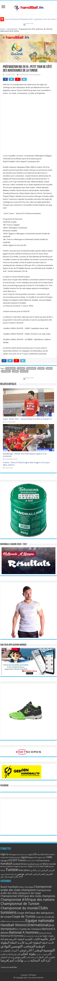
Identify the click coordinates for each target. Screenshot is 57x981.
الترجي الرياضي (47, 870)
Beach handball (9, 886)
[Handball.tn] (28, 7)
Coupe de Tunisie (7, 857)
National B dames (45, 933)
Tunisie (12, 869)
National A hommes (23, 932)
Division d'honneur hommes (15, 921)
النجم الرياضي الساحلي (35, 874)
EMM (49, 857)
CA (34, 854)
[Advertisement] (28, 125)
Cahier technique (26, 887)
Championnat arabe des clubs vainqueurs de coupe (26, 891)
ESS (10, 860)
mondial (52, 864)
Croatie (21, 368)
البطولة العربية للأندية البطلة (25, 942)
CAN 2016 (44, 854)
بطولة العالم (28, 954)
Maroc (46, 864)
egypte (41, 368)
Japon (49, 368)
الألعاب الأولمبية (32, 939)
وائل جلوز (4, 877)
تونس (20, 874)
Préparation (23, 866)
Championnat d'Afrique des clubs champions (28, 896)
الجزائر (38, 870)
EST (15, 860)
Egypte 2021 (42, 857)
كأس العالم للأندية (32, 957)
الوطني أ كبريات (18, 950)
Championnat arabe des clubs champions (26, 888)
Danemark (31, 368)
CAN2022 (52, 855)
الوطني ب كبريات (41, 954)
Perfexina (32, 975)
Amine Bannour (22, 855)
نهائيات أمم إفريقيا (12, 960)
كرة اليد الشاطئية (7, 957)
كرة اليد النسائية (10, 874)
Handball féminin (20, 864)
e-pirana (24, 975)
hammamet (44, 860)
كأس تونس (20, 957)
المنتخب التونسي (23, 946)
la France (6, 371)
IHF (41, 864)
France (22, 860)
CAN (38, 855)
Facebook (4, 785)
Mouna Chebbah (7, 866)
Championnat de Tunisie (20, 904)
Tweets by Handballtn (9, 967)
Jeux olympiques (35, 75)
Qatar (15, 371)
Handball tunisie (33, 864)
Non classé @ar (37, 936)
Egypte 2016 (33, 857)
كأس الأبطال (43, 957)
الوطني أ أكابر (35, 950)
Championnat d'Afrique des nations (28, 900)
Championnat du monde (19, 908)
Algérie (4, 854)
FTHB (37, 861)
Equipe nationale (39, 920)
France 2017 (30, 861)
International (12, 29)
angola (30, 855)
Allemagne (11, 368)
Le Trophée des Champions (28, 929)
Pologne (16, 866)
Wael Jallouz (24, 870)
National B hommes (12, 935)
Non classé (27, 936)
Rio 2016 (24, 371)
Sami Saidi (44, 866)
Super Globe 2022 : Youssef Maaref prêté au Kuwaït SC (27, 419)
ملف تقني (27, 961)
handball (6, 863)
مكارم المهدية (13, 877)
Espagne (4, 860)
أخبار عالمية (47, 939)
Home (2, 29)
